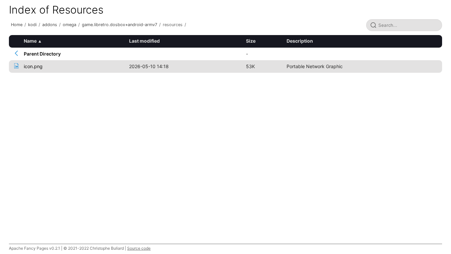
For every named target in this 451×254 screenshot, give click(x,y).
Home (16, 24)
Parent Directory (42, 54)
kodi (32, 24)
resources (173, 24)
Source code (139, 248)
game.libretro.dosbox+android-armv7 (119, 24)
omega (69, 24)
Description (300, 41)
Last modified (144, 41)
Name (30, 41)
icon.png (33, 66)
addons (49, 24)
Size (251, 41)
